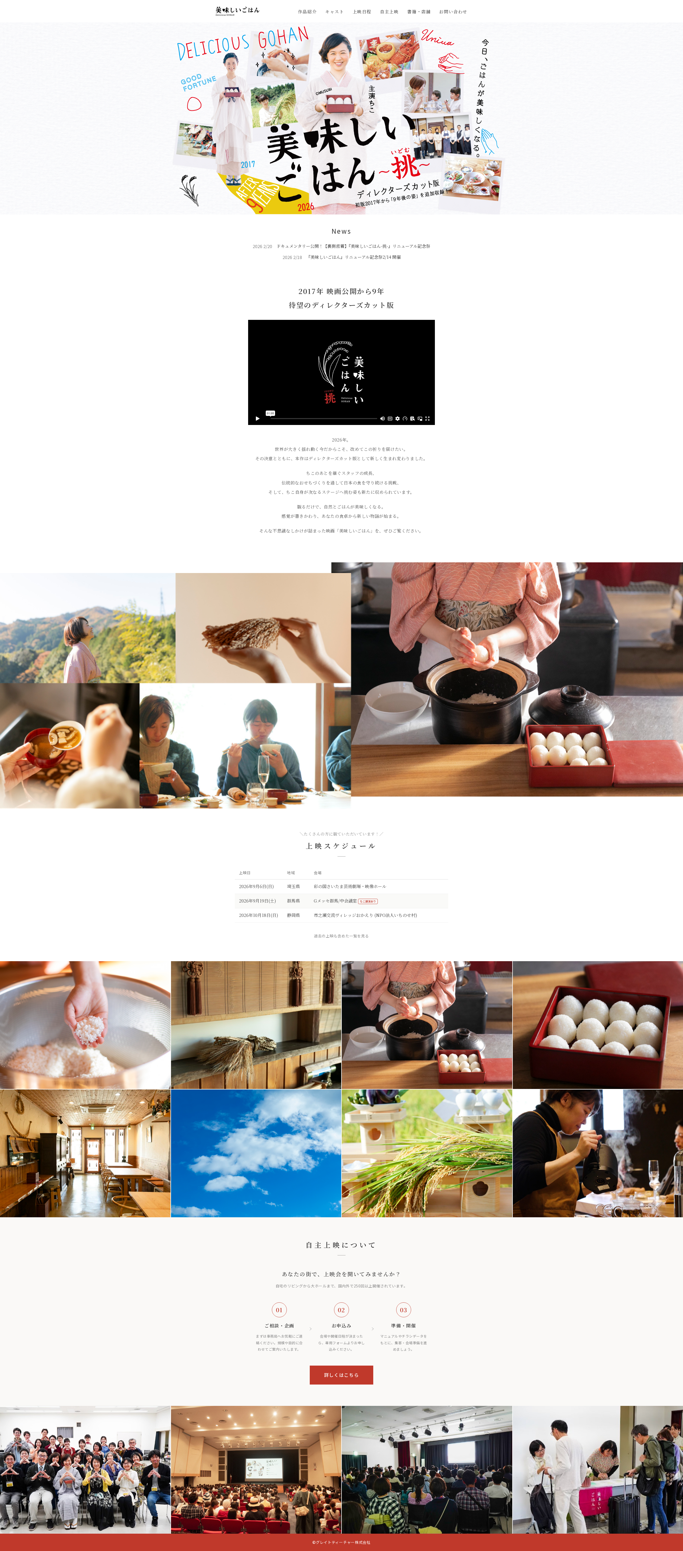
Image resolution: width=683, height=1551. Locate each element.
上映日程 (362, 12)
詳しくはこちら (341, 1374)
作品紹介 (307, 12)
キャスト (334, 12)
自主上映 (389, 12)
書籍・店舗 (419, 12)
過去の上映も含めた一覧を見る (341, 935)
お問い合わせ (453, 12)
